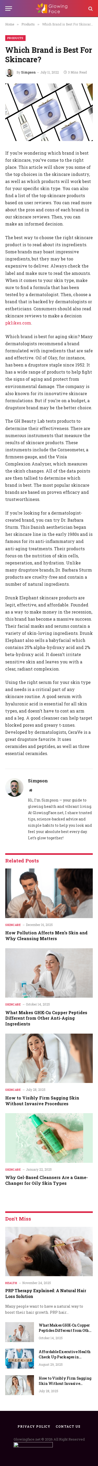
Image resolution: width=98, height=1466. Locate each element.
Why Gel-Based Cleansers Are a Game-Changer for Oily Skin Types (46, 1180)
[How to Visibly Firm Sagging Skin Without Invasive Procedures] (49, 1058)
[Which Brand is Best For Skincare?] (49, 112)
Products (15, 38)
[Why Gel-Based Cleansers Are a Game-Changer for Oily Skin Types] (49, 1138)
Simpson (28, 72)
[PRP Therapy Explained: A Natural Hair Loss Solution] (49, 1251)
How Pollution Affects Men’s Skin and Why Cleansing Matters (46, 935)
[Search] (90, 8)
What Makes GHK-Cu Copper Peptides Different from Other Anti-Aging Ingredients (46, 1018)
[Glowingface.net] (51, 8)
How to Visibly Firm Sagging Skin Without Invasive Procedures (42, 1100)
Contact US (68, 1426)
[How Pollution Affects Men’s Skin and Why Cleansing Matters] (49, 893)
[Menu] (8, 8)
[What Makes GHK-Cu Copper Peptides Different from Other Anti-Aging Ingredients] (49, 973)
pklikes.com (18, 323)
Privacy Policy (34, 1426)
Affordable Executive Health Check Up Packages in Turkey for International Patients (65, 1359)
